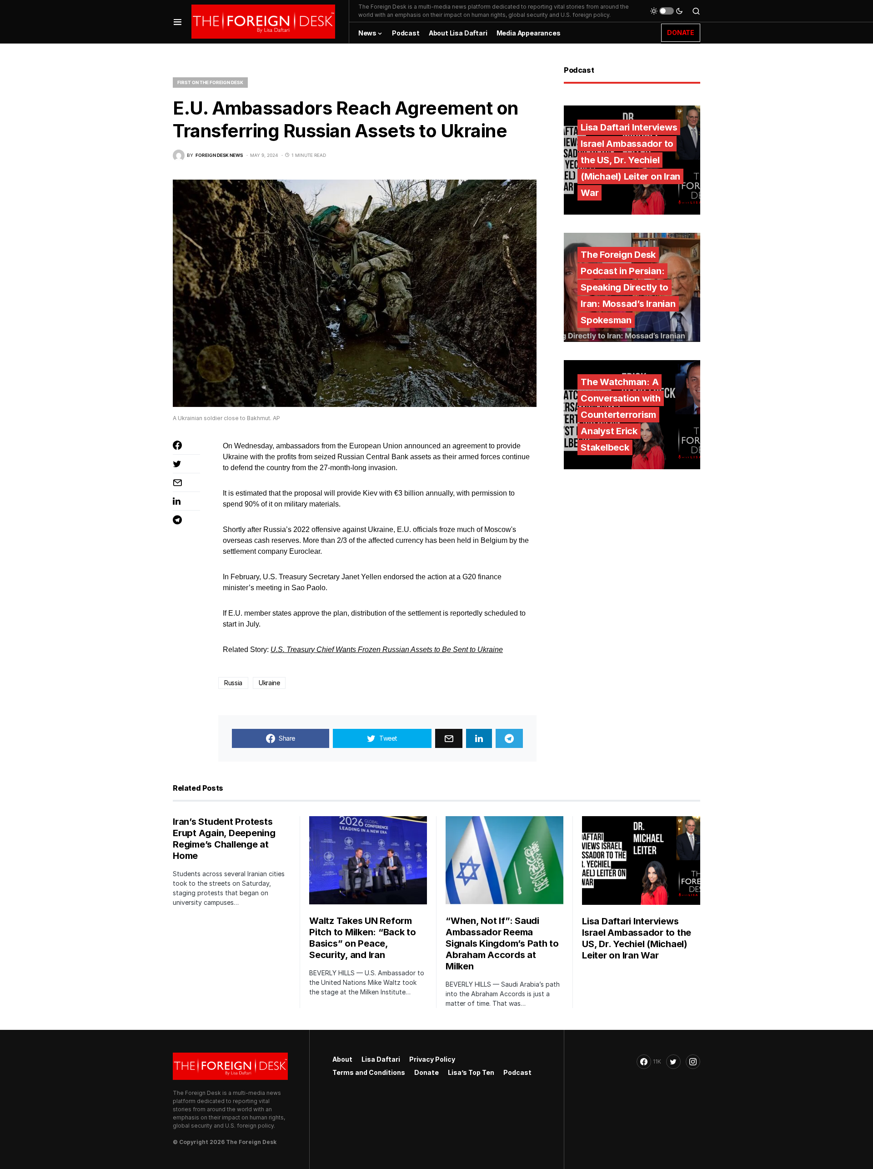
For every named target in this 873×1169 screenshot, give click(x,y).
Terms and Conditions (368, 1072)
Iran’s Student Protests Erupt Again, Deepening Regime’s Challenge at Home (224, 838)
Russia (233, 683)
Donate (426, 1072)
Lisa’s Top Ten (471, 1072)
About (342, 1059)
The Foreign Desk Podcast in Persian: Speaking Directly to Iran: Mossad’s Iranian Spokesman (628, 287)
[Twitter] (673, 1062)
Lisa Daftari (380, 1059)
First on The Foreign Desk (210, 82)
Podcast (517, 1072)
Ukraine (269, 683)
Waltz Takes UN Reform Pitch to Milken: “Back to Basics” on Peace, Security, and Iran (362, 937)
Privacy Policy (432, 1059)
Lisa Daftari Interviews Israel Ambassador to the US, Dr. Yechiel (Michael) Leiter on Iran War (630, 160)
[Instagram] (693, 1062)
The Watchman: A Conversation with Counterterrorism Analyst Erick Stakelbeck (621, 414)
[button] (177, 21)
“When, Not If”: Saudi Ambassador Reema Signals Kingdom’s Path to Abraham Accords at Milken (502, 943)
